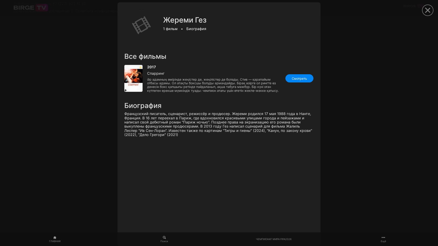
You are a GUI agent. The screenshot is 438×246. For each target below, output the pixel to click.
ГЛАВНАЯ (54, 241)
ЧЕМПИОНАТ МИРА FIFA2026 (274, 239)
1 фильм (170, 28)
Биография (196, 28)
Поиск (164, 241)
